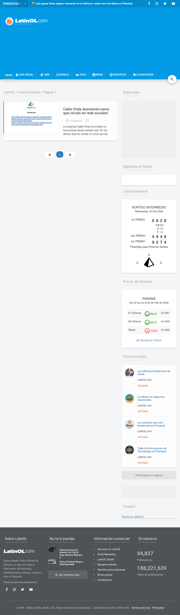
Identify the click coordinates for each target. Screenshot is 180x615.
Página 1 (49, 92)
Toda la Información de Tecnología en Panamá (152, 450)
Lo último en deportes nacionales (151, 398)
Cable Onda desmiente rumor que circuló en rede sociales (86, 111)
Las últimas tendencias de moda (153, 373)
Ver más (142, 385)
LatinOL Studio (106, 559)
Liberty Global (29, 92)
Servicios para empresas (111, 569)
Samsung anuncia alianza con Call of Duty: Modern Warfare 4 (70, 554)
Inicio (8, 75)
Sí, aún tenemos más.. (67, 574)
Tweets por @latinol (133, 516)
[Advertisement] (117, 36)
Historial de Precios (150, 340)
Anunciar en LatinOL (109, 549)
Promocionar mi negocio (149, 475)
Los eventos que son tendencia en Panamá (151, 424)
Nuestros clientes (107, 564)
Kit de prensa (105, 574)
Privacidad (158, 607)
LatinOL (9, 92)
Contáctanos (105, 579)
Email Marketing (106, 554)
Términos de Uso (140, 607)
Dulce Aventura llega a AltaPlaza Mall (71, 563)
